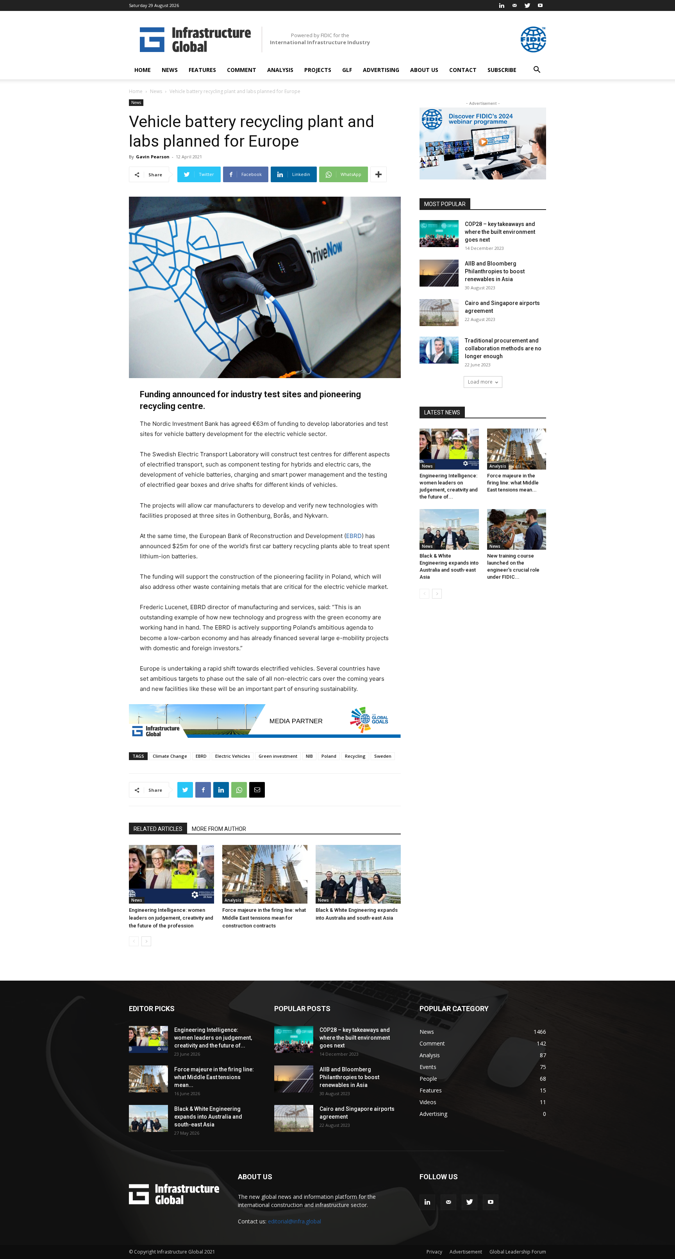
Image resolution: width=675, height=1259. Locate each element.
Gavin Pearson (153, 157)
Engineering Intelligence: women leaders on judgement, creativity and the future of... (213, 1038)
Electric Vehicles (232, 756)
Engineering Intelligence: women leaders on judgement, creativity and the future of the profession (171, 918)
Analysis (280, 70)
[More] (378, 174)
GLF (347, 70)
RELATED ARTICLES (158, 829)
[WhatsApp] (239, 790)
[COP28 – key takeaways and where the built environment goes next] (439, 233)
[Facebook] (203, 790)
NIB (309, 756)
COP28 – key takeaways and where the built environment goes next (500, 232)
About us (424, 70)
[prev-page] (134, 941)
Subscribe (502, 70)
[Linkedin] (501, 5)
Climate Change (170, 756)
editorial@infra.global (294, 1221)
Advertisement (466, 1251)
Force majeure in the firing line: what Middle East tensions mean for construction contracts (264, 918)
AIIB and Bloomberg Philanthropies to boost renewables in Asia (495, 271)
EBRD (354, 536)
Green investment (278, 756)
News (170, 70)
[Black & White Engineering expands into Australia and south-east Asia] (358, 874)
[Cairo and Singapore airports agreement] (439, 312)
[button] (536, 70)
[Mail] (514, 5)
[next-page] (146, 941)
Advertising (381, 70)
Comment (241, 70)
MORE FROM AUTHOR (219, 829)
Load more (480, 381)
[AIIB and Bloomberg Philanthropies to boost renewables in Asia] (439, 273)
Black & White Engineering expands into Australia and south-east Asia (208, 1117)
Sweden (382, 756)
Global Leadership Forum (517, 1251)
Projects (317, 70)
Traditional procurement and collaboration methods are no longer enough (503, 348)
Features (202, 70)
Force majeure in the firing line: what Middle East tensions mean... (513, 483)
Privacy (434, 1251)
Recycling (355, 756)
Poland (328, 756)
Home (142, 70)
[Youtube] (540, 5)
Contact (463, 70)
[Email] (257, 790)
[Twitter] (527, 5)
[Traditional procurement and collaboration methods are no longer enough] (439, 350)
